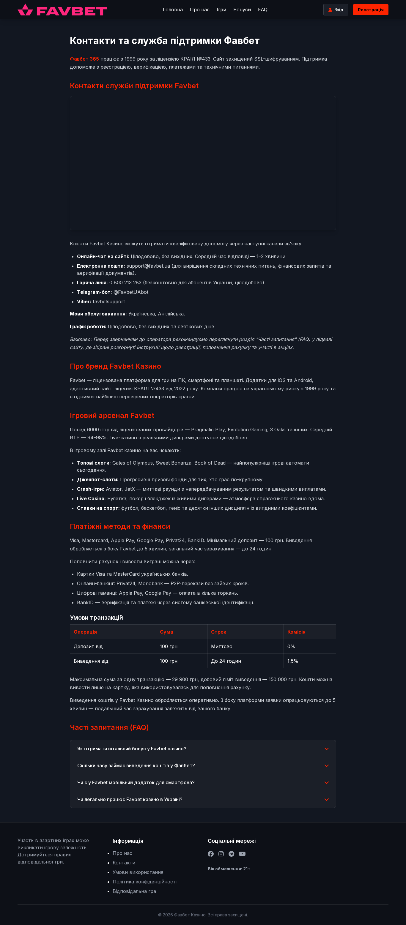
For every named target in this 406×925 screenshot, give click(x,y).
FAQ (262, 9)
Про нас (200, 9)
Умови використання (138, 872)
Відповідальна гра (134, 891)
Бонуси (242, 9)
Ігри (221, 9)
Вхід (338, 9)
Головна (173, 9)
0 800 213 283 (125, 282)
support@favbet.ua (148, 266)
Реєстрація (371, 9)
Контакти (124, 863)
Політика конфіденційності (145, 882)
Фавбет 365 (84, 59)
